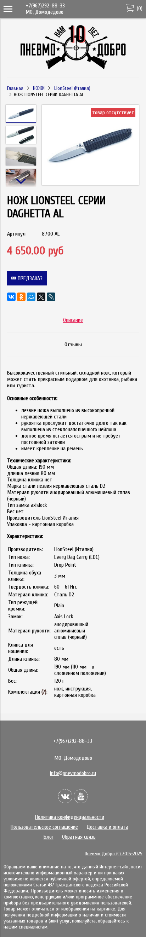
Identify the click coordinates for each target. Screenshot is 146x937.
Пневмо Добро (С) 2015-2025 (113, 854)
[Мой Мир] (31, 297)
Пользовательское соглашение (44, 827)
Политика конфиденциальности (69, 817)
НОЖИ (39, 88)
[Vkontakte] (65, 796)
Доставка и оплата (107, 827)
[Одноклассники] (21, 297)
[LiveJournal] (51, 297)
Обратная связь (79, 837)
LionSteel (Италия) (72, 88)
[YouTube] (81, 796)
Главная (15, 88)
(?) (43, 692)
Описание (73, 320)
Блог (49, 837)
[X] (41, 297)
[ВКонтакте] (11, 297)
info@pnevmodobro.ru (73, 773)
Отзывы (73, 344)
